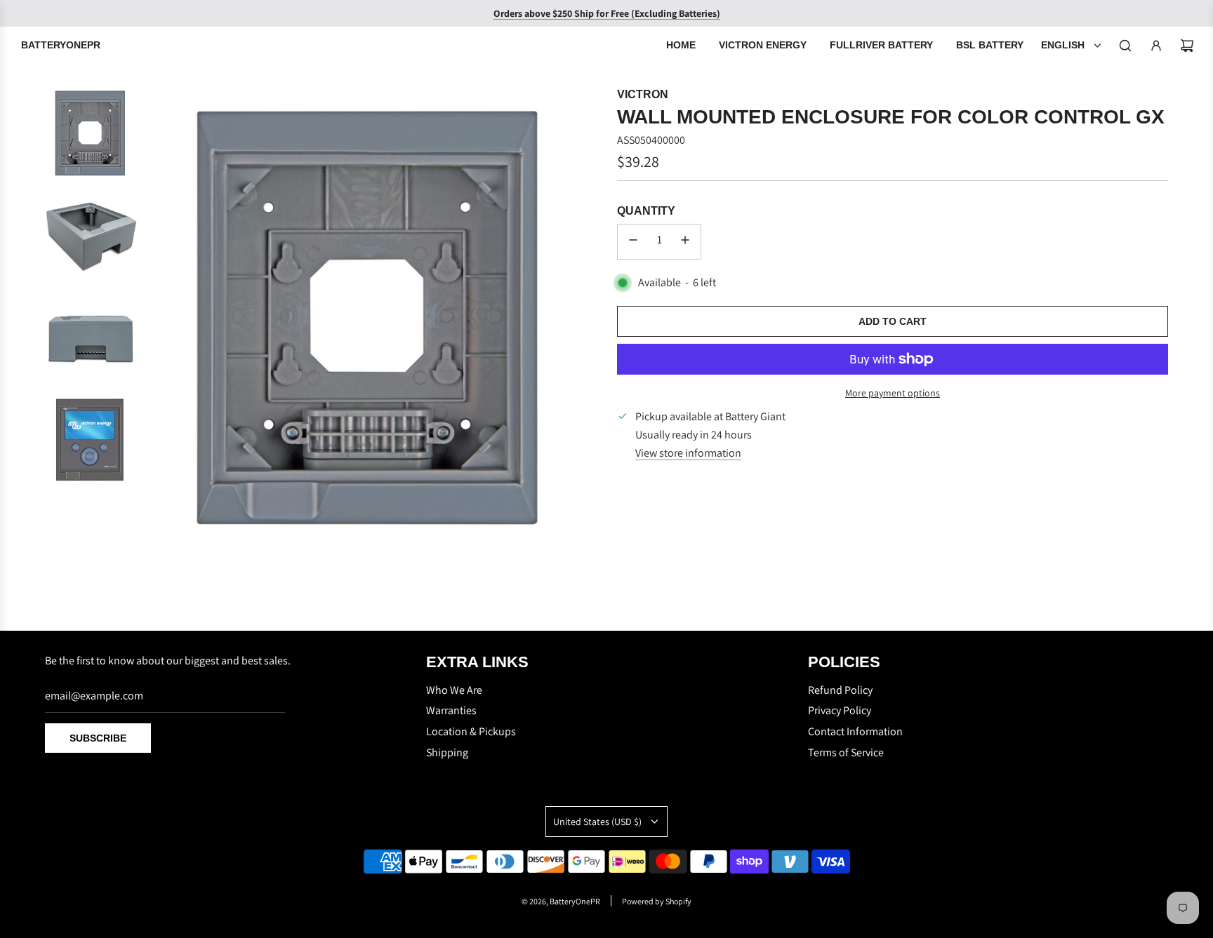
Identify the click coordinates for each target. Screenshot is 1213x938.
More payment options (892, 393)
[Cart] (1187, 45)
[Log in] (1156, 45)
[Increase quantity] (685, 242)
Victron (642, 94)
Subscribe (97, 738)
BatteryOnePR (60, 45)
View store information (688, 452)
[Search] (1125, 45)
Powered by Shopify (656, 901)
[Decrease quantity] (633, 242)
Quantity (646, 211)
